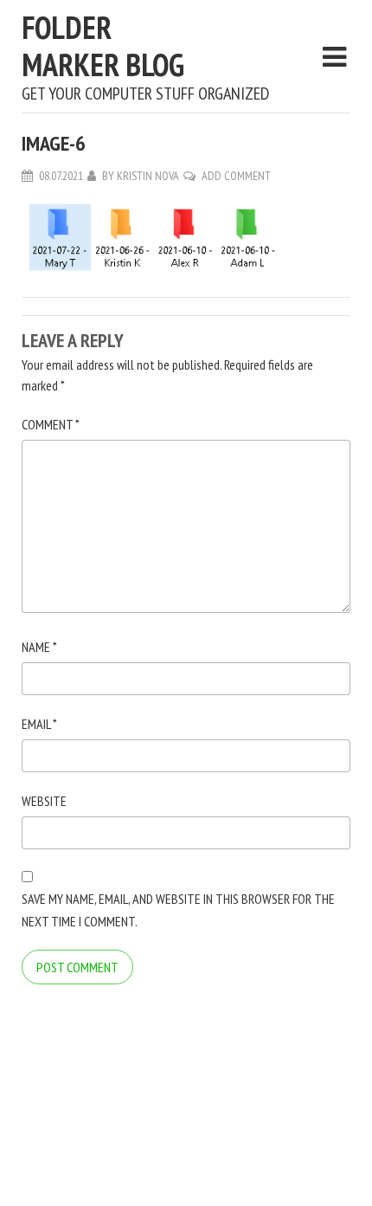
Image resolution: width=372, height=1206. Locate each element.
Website (44, 800)
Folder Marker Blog (103, 46)
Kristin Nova (148, 176)
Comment (51, 424)
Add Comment (236, 176)
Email (39, 723)
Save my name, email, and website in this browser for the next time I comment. (178, 910)
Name (39, 646)
